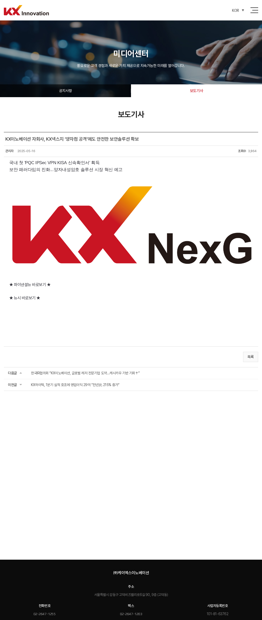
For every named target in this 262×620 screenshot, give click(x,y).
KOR (235, 10)
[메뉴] (254, 10)
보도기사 (196, 90)
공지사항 (65, 90)
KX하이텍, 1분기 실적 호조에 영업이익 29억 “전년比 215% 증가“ (75, 385)
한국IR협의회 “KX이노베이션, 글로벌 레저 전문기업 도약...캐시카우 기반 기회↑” (85, 373)
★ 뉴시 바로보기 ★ (24, 298)
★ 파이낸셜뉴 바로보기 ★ (29, 284)
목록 (250, 357)
